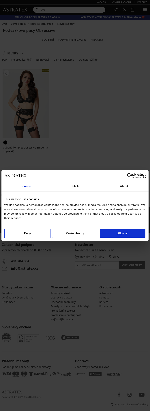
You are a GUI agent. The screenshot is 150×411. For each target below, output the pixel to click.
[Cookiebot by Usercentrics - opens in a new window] (130, 175)
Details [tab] (75, 186)
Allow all (122, 233)
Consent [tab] (25, 186)
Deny (27, 233)
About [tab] (124, 186)
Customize (73, 233)
